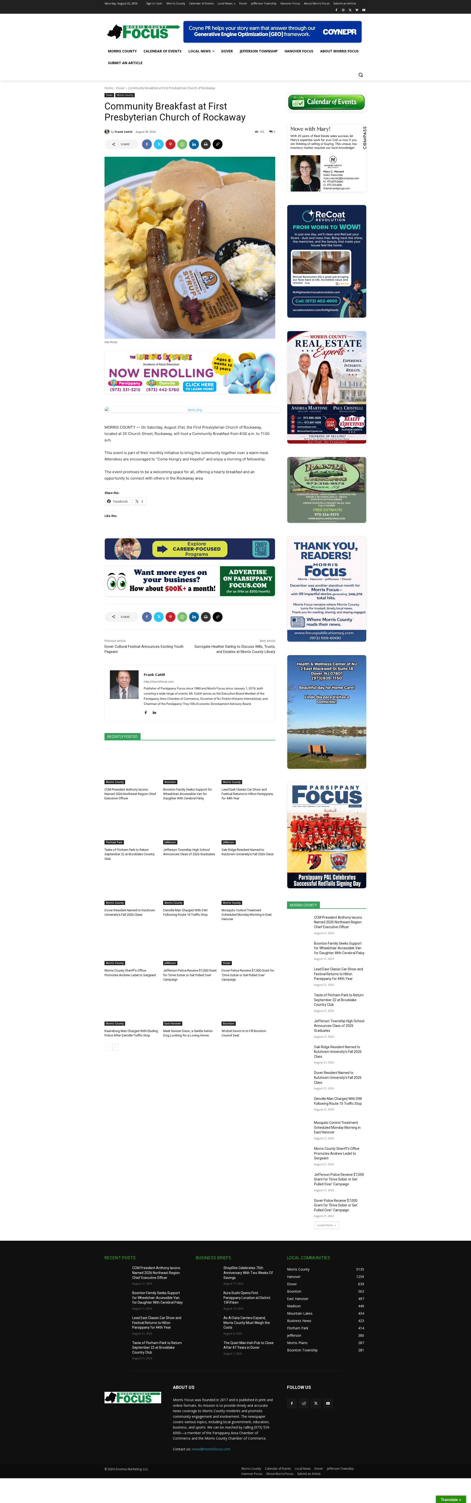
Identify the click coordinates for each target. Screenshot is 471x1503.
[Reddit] (304, 1403)
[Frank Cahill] (108, 131)
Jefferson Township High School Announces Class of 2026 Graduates (339, 1026)
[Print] (206, 144)
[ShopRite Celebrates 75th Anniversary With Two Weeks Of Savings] (208, 1274)
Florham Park (114, 842)
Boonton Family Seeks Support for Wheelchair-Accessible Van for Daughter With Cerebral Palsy (187, 794)
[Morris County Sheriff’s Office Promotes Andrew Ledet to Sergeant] (131, 946)
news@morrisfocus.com (211, 1449)
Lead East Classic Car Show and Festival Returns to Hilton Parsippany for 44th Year (247, 794)
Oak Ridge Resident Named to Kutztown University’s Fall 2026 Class (338, 1051)
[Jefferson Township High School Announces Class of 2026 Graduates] (190, 825)
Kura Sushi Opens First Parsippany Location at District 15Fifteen (246, 1297)
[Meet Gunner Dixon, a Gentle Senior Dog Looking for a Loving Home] (190, 1007)
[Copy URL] (217, 144)
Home (109, 88)
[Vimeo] (357, 10)
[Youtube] (363, 10)
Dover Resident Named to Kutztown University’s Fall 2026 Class (338, 1077)
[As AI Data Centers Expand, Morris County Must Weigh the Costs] (208, 1324)
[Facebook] (336, 10)
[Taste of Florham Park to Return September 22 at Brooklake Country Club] (131, 825)
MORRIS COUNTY (303, 905)
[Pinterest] (170, 144)
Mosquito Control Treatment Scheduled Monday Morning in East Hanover (247, 914)
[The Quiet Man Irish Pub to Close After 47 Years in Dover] (208, 1349)
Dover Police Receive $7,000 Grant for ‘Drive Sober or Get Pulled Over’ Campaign (248, 975)
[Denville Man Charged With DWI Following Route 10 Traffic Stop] (190, 886)
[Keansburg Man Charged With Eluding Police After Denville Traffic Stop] (131, 1007)
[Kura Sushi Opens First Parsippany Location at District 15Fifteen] (208, 1299)
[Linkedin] (194, 144)
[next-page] (115, 1047)
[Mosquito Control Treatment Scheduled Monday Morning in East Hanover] (248, 886)
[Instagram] (343, 10)
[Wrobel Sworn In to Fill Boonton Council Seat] (248, 1007)
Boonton (170, 782)
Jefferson (170, 842)
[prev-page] (108, 1047)
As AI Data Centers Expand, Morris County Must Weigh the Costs (246, 1322)
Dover (120, 88)
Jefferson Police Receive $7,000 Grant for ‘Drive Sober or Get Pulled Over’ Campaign (190, 975)
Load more (325, 1225)
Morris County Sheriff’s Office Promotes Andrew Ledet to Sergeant (336, 1153)
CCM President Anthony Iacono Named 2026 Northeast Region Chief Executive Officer (130, 794)
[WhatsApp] (182, 144)
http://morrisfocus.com (159, 681)
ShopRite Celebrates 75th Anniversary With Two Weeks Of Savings (248, 1272)
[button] (360, 75)
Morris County (125, 95)
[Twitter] (350, 10)
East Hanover (173, 1023)
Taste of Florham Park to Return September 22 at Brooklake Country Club (130, 854)
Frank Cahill (123, 131)
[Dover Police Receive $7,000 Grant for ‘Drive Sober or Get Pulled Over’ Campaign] (248, 946)
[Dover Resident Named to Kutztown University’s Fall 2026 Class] (131, 886)
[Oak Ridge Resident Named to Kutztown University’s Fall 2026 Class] (248, 825)
